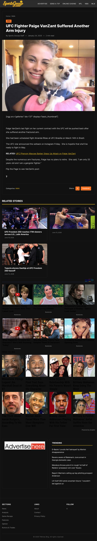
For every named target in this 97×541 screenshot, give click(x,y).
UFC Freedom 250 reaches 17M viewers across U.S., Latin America (23, 233)
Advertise (42, 4)
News (4, 509)
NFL (80, 4)
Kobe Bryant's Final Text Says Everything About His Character (36, 384)
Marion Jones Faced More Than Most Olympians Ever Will (36, 421)
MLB (93, 4)
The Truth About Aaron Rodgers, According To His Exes (11, 421)
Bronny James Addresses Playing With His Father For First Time (60, 421)
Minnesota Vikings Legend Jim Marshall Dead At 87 (12, 384)
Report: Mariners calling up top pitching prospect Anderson (72, 474)
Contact (37, 512)
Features (5, 520)
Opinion (5, 524)
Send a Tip (55, 4)
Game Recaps (7, 516)
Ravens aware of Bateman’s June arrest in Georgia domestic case (69, 458)
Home (8, 16)
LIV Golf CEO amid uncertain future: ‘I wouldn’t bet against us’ (71, 482)
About (36, 509)
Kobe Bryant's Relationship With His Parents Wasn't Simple (60, 384)
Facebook (86, 188)
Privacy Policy (39, 516)
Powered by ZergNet (88, 430)
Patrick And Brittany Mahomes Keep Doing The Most (83, 384)
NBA (87, 4)
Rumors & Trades (8, 528)
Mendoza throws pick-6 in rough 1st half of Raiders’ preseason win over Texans (69, 466)
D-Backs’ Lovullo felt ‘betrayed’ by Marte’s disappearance (69, 450)
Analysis (5, 512)
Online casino (69, 4)
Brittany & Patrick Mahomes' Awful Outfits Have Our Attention (83, 421)
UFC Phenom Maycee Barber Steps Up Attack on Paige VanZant (46, 153)
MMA (13, 16)
